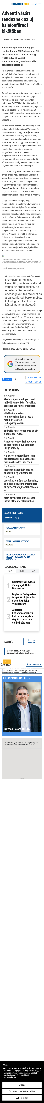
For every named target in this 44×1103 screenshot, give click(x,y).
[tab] (10, 571)
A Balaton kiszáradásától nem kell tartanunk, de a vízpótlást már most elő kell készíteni (22, 616)
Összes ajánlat (31, 641)
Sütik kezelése (22, 1098)
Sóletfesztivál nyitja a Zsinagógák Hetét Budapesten (23, 585)
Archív (16, 40)
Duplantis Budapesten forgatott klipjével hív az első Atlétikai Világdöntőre (24, 599)
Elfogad (22, 1085)
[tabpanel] (21, 602)
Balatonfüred (34, 378)
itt (33, 745)
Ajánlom (8, 379)
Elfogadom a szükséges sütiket (22, 1091)
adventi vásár (33, 382)
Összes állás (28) (12, 518)
